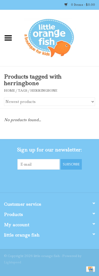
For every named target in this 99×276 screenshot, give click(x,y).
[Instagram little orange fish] (64, 180)
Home (9, 90)
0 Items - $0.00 (82, 4)
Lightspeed (12, 262)
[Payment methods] (89, 269)
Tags (22, 90)
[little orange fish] (58, 37)
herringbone (43, 90)
